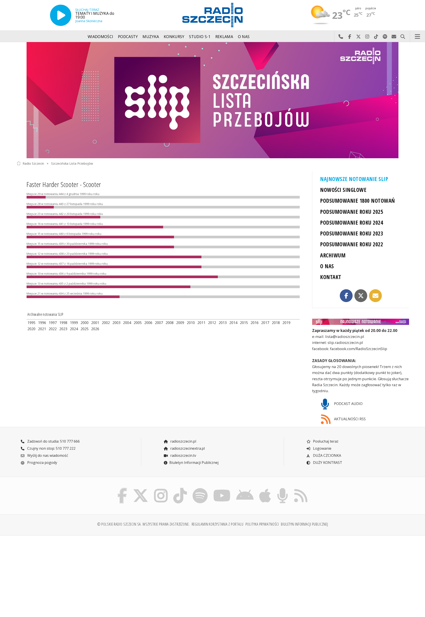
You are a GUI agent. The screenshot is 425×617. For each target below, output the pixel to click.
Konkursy (174, 36)
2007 (159, 322)
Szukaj (402, 36)
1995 (31, 322)
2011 (201, 322)
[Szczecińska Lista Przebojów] (212, 100)
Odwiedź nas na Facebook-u (349, 36)
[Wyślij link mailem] (375, 295)
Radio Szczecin (33, 163)
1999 (74, 322)
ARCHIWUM (333, 255)
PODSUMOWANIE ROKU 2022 (351, 244)
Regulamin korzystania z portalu (217, 524)
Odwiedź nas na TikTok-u (376, 36)
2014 (233, 322)
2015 (244, 322)
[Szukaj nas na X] (140, 488)
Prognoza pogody (41, 462)
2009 (180, 322)
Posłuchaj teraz (325, 441)
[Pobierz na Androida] (245, 488)
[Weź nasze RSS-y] (300, 488)
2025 (85, 328)
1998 (63, 322)
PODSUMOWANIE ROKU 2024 (351, 222)
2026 (95, 328)
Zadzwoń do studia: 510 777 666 (53, 441)
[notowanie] (360, 322)
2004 (127, 322)
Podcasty (128, 36)
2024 (74, 328)
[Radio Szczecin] (212, 15)
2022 (53, 328)
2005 (138, 322)
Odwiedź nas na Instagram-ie (367, 36)
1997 (53, 322)
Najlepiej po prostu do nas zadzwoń (340, 36)
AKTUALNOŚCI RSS (349, 418)
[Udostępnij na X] (360, 295)
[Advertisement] (64, 574)
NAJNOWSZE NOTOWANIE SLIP (354, 179)
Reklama (224, 36)
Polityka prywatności (262, 524)
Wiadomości (100, 36)
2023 (63, 328)
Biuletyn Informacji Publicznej (193, 462)
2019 (286, 322)
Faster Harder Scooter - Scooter (64, 184)
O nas (244, 36)
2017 (265, 322)
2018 (276, 322)
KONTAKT (330, 277)
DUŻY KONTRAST (327, 462)
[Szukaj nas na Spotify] (200, 488)
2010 (191, 322)
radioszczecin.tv (182, 455)
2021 (42, 328)
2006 (148, 322)
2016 (255, 322)
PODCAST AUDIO (348, 403)
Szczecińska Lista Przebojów (72, 163)
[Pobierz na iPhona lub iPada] (265, 488)
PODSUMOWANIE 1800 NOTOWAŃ (357, 200)
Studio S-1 (200, 36)
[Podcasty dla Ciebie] (282, 488)
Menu (417, 36)
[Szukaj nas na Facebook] (122, 488)
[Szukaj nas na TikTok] (180, 488)
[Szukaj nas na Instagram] (160, 488)
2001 (95, 322)
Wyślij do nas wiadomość (393, 36)
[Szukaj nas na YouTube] (222, 488)
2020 (31, 328)
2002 (106, 322)
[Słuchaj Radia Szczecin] (60, 15)
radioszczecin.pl (182, 441)
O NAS (327, 266)
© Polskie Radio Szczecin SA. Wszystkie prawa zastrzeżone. (143, 524)
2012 (212, 322)
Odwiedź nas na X (358, 36)
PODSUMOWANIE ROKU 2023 (351, 233)
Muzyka (151, 36)
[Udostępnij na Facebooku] (346, 295)
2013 (223, 322)
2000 (85, 322)
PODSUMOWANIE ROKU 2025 (351, 211)
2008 (170, 322)
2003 (116, 322)
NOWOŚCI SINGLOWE (343, 189)
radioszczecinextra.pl (187, 448)
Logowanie (321, 448)
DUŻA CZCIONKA (326, 455)
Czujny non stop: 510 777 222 (50, 448)
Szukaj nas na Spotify (385, 36)
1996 (42, 322)
